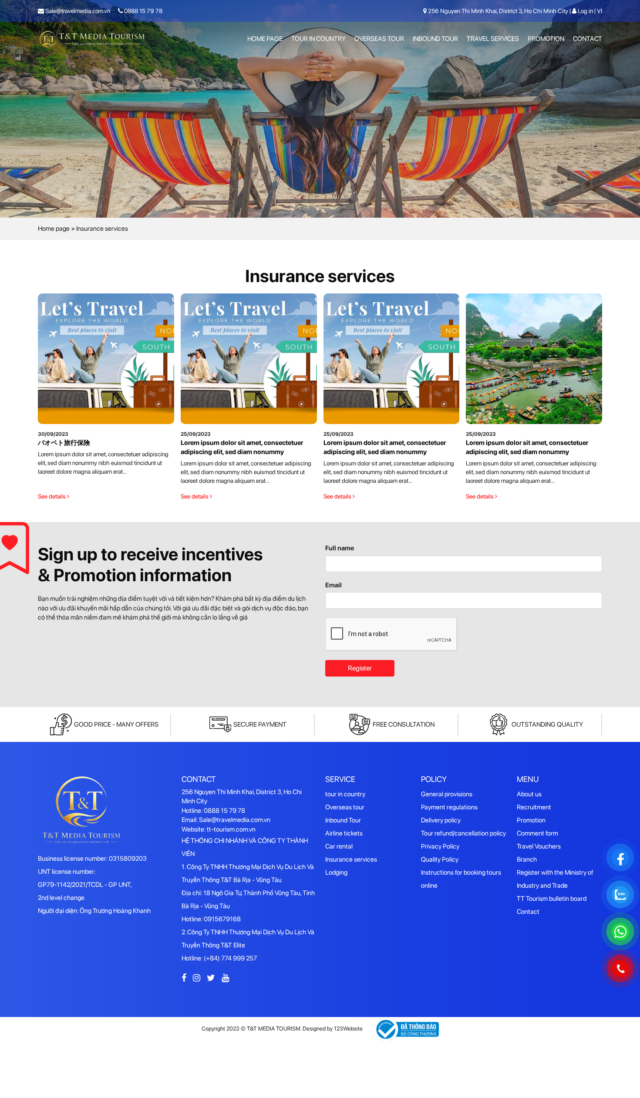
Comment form (537, 833)
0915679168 (222, 919)
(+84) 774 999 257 (230, 958)
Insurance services (351, 859)
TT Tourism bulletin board (551, 899)
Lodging (336, 872)
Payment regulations (449, 807)
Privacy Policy (440, 846)
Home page (265, 39)
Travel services (493, 39)
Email (333, 585)
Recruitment (534, 807)
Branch (527, 859)
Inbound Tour (435, 39)
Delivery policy (441, 820)
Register (360, 668)
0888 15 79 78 (142, 10)
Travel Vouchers (539, 846)
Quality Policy (439, 859)
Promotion (546, 39)
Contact (587, 39)
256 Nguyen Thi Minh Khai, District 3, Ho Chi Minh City (498, 10)
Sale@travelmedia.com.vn (77, 10)
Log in (585, 10)
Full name (339, 548)
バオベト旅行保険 (64, 443)
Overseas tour (379, 39)
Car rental (339, 846)
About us (529, 794)
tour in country (318, 39)
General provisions (446, 794)
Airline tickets (344, 833)
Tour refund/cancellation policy (463, 833)
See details (52, 496)
